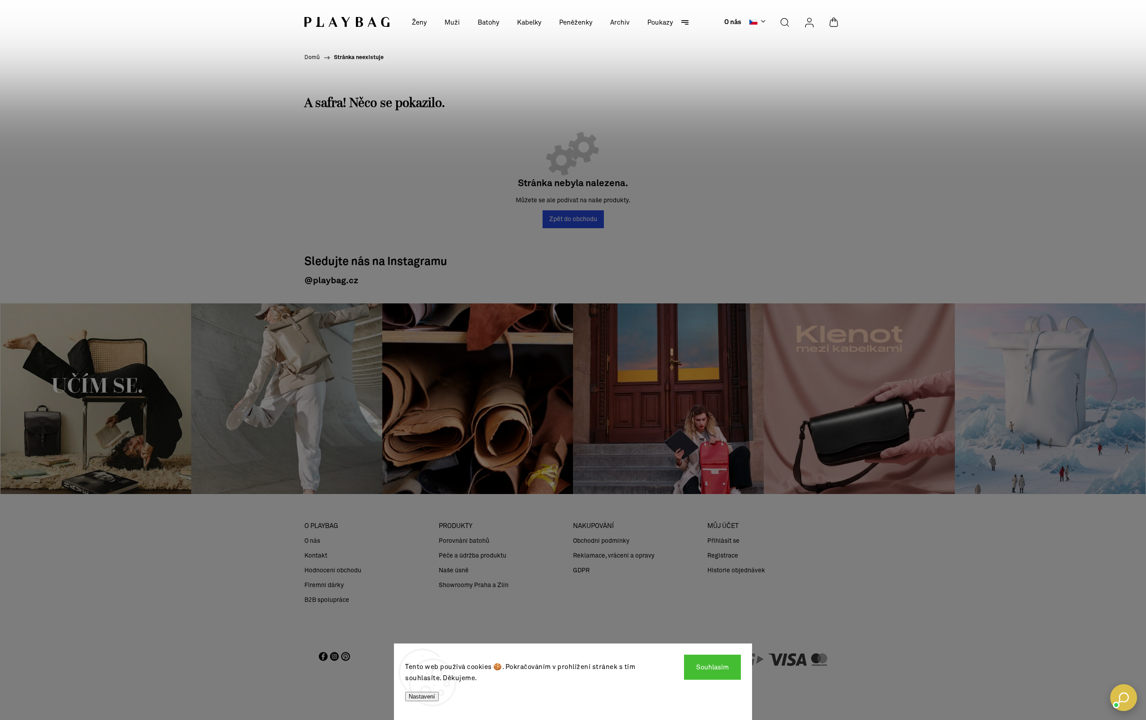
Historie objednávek (736, 570)
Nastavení (422, 696)
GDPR (581, 570)
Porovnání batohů (464, 541)
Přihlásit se (723, 541)
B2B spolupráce (326, 600)
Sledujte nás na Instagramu (375, 262)
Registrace (722, 555)
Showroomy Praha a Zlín (474, 585)
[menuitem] (419, 22)
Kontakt (315, 555)
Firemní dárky (324, 585)
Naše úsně (454, 570)
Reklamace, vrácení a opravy (613, 555)
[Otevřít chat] (1123, 697)
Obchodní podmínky (601, 541)
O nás (732, 22)
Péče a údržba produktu (472, 555)
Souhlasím (712, 667)
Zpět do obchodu (573, 219)
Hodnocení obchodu (332, 570)
